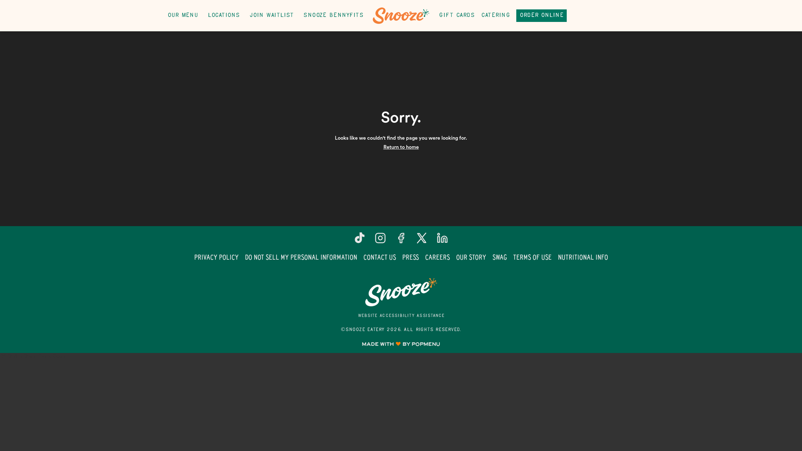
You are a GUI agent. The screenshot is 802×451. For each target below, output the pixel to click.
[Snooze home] (401, 16)
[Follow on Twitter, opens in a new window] (421, 240)
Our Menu (182, 15)
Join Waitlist (271, 15)
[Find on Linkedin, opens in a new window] (442, 240)
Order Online (541, 15)
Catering (495, 15)
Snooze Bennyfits (333, 15)
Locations (223, 15)
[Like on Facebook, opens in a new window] (401, 240)
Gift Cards (457, 15)
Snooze (401, 292)
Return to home (401, 147)
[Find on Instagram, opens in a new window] (380, 240)
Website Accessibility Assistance (401, 316)
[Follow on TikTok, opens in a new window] (359, 240)
